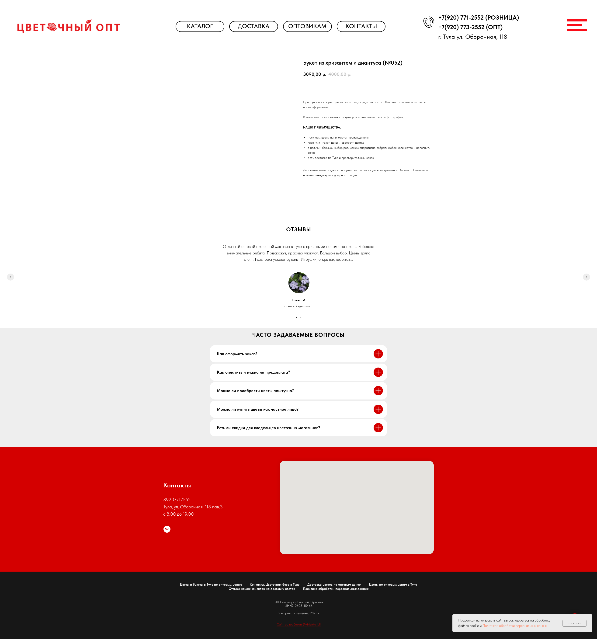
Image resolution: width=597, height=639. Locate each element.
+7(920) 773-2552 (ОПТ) (470, 27)
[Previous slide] (10, 277)
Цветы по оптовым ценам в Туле (393, 584)
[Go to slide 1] (296, 317)
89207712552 (177, 499)
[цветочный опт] (166, 529)
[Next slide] (586, 277)
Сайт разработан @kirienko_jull (299, 624)
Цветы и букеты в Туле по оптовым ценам (211, 584)
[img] (68, 26)
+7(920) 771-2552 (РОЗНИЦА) (478, 17)
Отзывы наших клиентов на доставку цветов (262, 588)
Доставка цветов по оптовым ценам (334, 584)
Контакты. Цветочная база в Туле (274, 584)
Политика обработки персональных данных (335, 588)
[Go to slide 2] (300, 317)
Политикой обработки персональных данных (514, 626)
